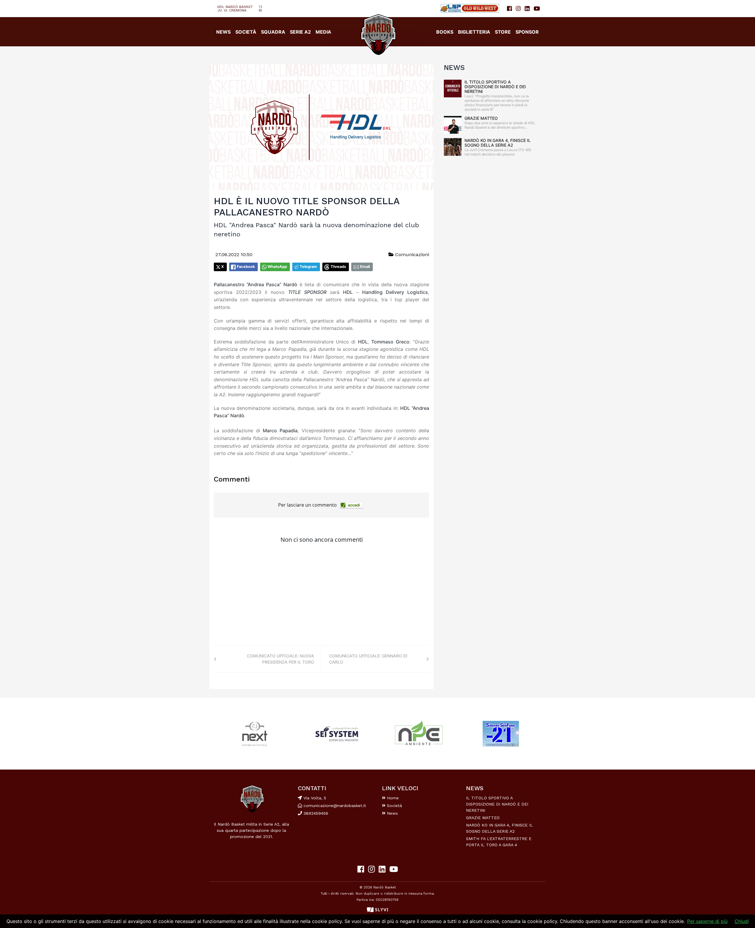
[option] (255, 734)
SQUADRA (273, 32)
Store (503, 32)
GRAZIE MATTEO (481, 118)
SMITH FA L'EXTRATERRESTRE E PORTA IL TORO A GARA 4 (498, 841)
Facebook (246, 266)
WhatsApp (277, 266)
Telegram (308, 266)
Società (393, 805)
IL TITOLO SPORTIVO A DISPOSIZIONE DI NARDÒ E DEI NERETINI (495, 86)
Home (392, 798)
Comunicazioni (411, 254)
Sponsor (527, 32)
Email (365, 266)
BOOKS (444, 32)
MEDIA (323, 32)
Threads (338, 266)
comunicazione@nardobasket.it (334, 805)
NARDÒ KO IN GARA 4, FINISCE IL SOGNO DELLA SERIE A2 (498, 143)
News (391, 813)
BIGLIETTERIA (474, 32)
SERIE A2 (300, 32)
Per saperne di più (707, 921)
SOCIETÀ (245, 32)
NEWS (223, 32)
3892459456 (315, 813)
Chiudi (742, 921)
